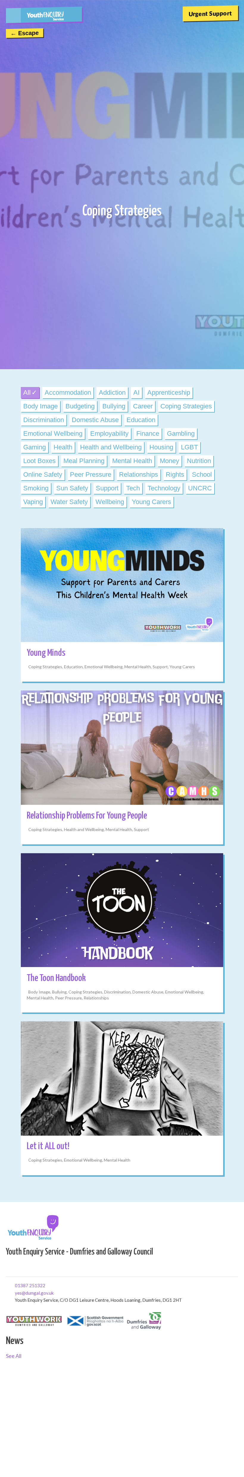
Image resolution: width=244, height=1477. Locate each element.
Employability (109, 433)
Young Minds (46, 653)
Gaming (34, 447)
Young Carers (151, 502)
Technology (164, 488)
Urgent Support (210, 13)
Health (63, 447)
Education (140, 420)
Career (143, 406)
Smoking (36, 488)
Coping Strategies (186, 406)
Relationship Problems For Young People (87, 816)
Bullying (113, 406)
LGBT (189, 447)
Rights (175, 474)
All (27, 392)
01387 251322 (17, 1285)
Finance (147, 433)
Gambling (181, 433)
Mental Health (132, 461)
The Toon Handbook (56, 978)
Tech (133, 488)
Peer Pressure (90, 474)
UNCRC (200, 488)
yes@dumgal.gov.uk (17, 1292)
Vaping (33, 502)
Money (169, 461)
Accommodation (68, 392)
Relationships (138, 474)
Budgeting (80, 406)
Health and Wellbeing (111, 447)
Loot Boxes (39, 461)
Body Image (40, 406)
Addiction (112, 392)
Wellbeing (110, 502)
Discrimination (43, 420)
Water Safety (69, 502)
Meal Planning (83, 461)
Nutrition (199, 461)
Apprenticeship (168, 392)
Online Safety (42, 474)
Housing (161, 447)
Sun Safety (72, 488)
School (202, 474)
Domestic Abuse (95, 420)
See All (13, 1356)
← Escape (24, 33)
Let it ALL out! (48, 1146)
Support (107, 488)
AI (136, 392)
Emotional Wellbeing (52, 433)
